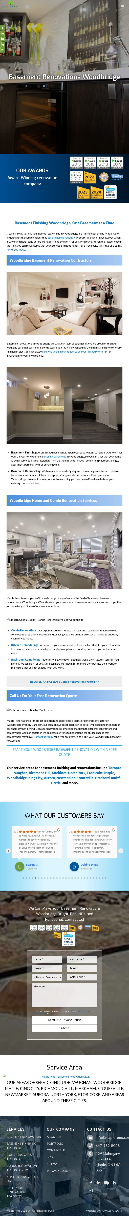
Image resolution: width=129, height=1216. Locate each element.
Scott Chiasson (90, 864)
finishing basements (54, 456)
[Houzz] (114, 1182)
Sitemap (53, 1164)
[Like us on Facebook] (91, 1182)
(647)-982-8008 (16, 249)
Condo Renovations (23, 630)
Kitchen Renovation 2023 (23, 1179)
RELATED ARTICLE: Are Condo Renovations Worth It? (64, 681)
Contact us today (43, 736)
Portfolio (55, 1143)
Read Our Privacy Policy (64, 1020)
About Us (54, 1136)
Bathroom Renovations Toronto (17, 1192)
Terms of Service (39, 1013)
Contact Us (56, 1150)
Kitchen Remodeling (24, 645)
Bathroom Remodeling (25, 659)
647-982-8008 (108, 1145)
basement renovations (60, 237)
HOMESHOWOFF (111, 1210)
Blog (50, 1157)
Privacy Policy (84, 1011)
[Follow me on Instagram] (91, 1190)
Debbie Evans (34, 864)
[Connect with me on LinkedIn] (99, 1182)
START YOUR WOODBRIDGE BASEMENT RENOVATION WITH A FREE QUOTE (64, 752)
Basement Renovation (24, 1136)
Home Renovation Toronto (21, 1157)
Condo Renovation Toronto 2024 (22, 1168)
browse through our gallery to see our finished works (73, 351)
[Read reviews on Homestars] (106, 1182)
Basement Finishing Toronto (21, 1146)
